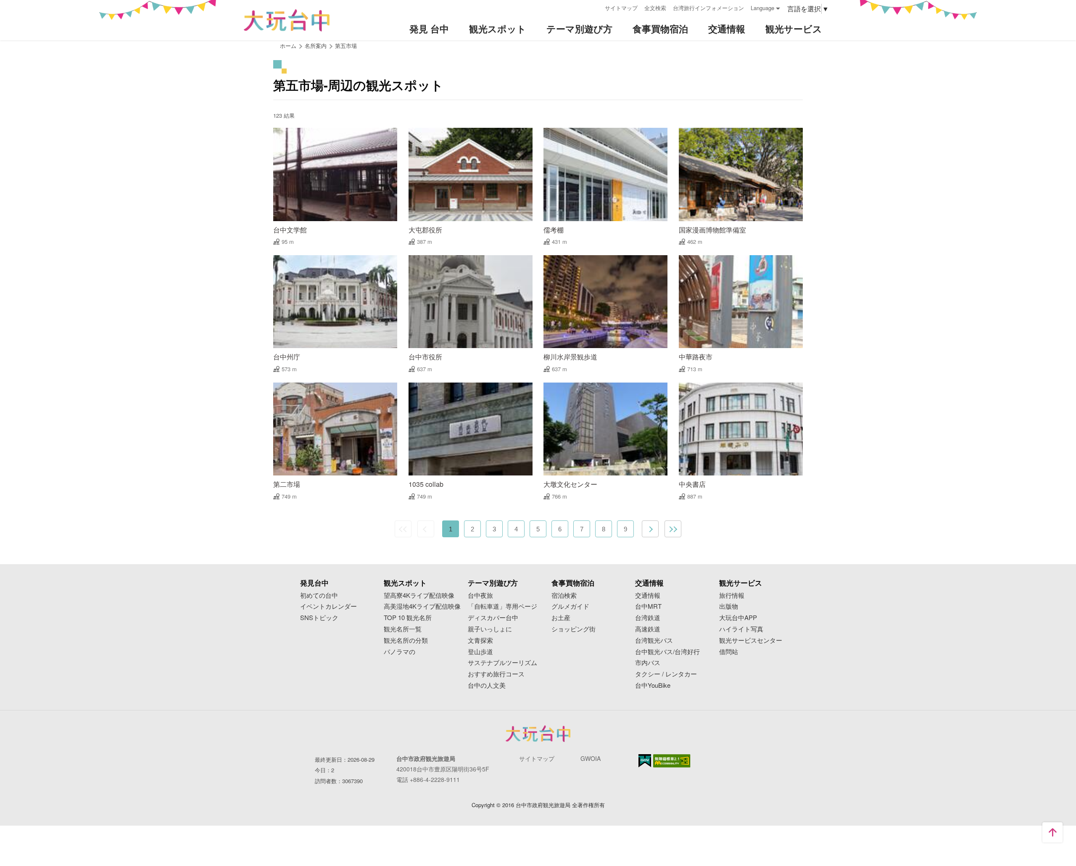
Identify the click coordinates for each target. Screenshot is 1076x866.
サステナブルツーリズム (502, 662)
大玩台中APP (738, 617)
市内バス (647, 662)
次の (650, 528)
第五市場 (346, 46)
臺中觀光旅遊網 (287, 20)
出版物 (728, 606)
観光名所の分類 (406, 640)
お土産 (560, 617)
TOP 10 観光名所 (408, 617)
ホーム (288, 46)
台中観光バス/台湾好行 (667, 651)
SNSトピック (319, 617)
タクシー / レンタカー (666, 674)
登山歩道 (480, 651)
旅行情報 (731, 595)
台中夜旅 (480, 595)
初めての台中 (319, 595)
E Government (644, 760)
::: (595, 7)
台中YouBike (652, 685)
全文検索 (655, 8)
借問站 (728, 651)
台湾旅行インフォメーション (708, 8)
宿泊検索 (564, 595)
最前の (403, 528)
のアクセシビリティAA (672, 761)
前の (425, 528)
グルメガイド (570, 606)
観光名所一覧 (403, 629)
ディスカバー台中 (493, 617)
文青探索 (480, 640)
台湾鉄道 (647, 617)
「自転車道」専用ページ (502, 606)
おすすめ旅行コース (496, 674)
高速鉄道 (647, 629)
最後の (673, 528)
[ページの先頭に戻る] (1052, 832)
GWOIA (590, 758)
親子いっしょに (490, 629)
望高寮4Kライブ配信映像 (419, 595)
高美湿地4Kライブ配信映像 (422, 606)
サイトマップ (621, 8)
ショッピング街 (573, 629)
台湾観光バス (654, 640)
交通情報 (647, 595)
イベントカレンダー (328, 606)
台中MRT (648, 606)
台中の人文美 (487, 685)
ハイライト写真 (741, 629)
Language (762, 8)
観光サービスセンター (750, 640)
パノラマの (399, 651)
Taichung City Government (538, 733)
